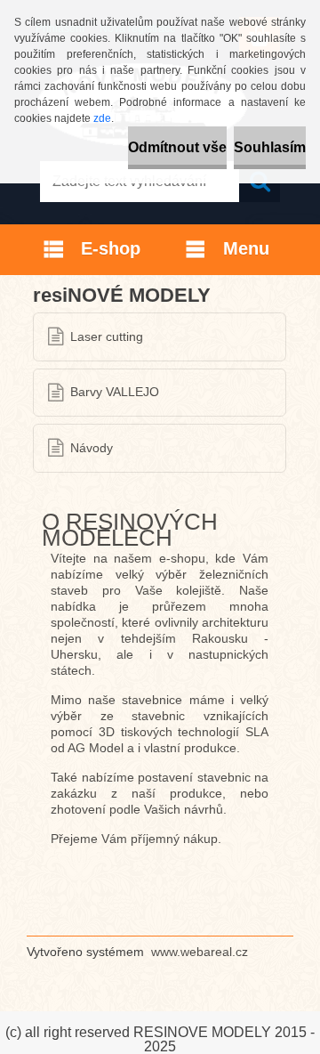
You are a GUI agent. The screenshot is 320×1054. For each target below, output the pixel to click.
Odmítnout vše (177, 147)
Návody (91, 448)
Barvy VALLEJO (114, 392)
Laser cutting (106, 337)
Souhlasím (270, 147)
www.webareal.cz (199, 952)
